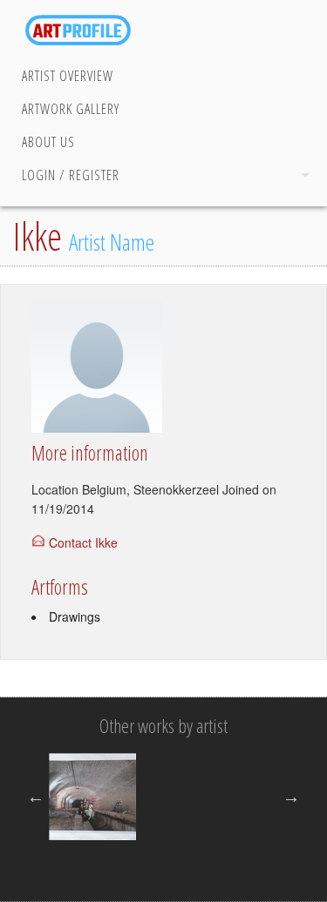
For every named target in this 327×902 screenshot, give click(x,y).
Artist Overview (67, 75)
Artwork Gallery (70, 108)
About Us (48, 141)
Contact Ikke (83, 542)
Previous (35, 796)
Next (291, 796)
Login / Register (70, 175)
